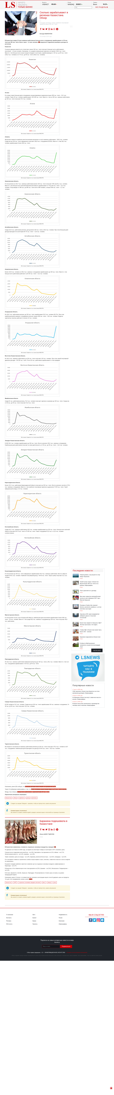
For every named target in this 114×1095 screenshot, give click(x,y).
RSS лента (9, 924)
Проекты (35, 924)
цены (54, 882)
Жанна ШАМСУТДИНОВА (47, 834)
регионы (34, 797)
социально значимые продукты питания (29, 882)
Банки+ (35, 917)
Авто (34, 914)
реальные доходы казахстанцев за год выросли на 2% (40, 786)
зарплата (21, 797)
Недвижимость (63, 914)
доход (28, 797)
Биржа (34, 921)
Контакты (8, 917)
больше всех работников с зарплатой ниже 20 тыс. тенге (33, 792)
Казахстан (8, 797)
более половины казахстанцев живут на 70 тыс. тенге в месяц (48, 789)
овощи (49, 882)
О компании (9, 914)
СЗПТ (15, 882)
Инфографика (63, 924)
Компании (61, 921)
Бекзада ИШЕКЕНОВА (46, 33)
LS (39, 42)
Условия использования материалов (76, 952)
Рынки (60, 917)
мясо (44, 882)
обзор (15, 797)
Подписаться (66, 946)
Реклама (8, 921)
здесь (30, 879)
